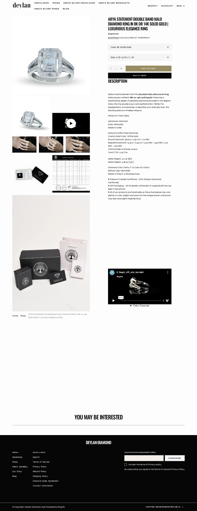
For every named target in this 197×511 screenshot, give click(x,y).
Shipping (113, 38)
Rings (23, 315)
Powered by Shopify (55, 507)
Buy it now (139, 76)
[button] (167, 5)
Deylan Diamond (32, 507)
